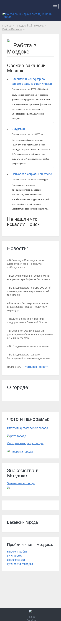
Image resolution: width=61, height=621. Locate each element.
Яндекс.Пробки (17, 551)
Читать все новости (35, 366)
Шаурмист (18, 128)
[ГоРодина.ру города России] (30, 611)
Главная (31, 616)
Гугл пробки (15, 555)
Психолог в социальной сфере (32, 174)
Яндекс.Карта (16, 559)
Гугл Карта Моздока (20, 563)
